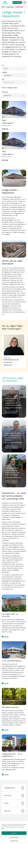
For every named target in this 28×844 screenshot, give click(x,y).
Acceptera (14, 833)
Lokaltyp (4, 72)
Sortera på (5, 92)
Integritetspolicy (14, 840)
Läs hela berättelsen (11, 412)
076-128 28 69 (8, 362)
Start (3, 6)
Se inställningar (14, 837)
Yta (3, 65)
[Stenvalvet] (5, 2)
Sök (3, 79)
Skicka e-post (8, 365)
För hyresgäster (17, 2)
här (3, 828)
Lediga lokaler (10, 6)
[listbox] (14, 68)
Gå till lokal (5, 128)
